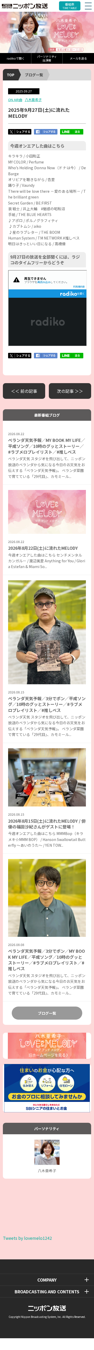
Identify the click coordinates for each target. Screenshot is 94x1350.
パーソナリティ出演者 (47, 58)
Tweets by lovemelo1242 (27, 1238)
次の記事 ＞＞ (70, 391)
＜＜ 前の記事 (24, 391)
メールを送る (78, 58)
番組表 (70, 6)
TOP (10, 74)
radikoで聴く (16, 58)
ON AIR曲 (15, 99)
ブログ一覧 (34, 74)
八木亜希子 (33, 99)
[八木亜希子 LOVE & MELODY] (47, 32)
